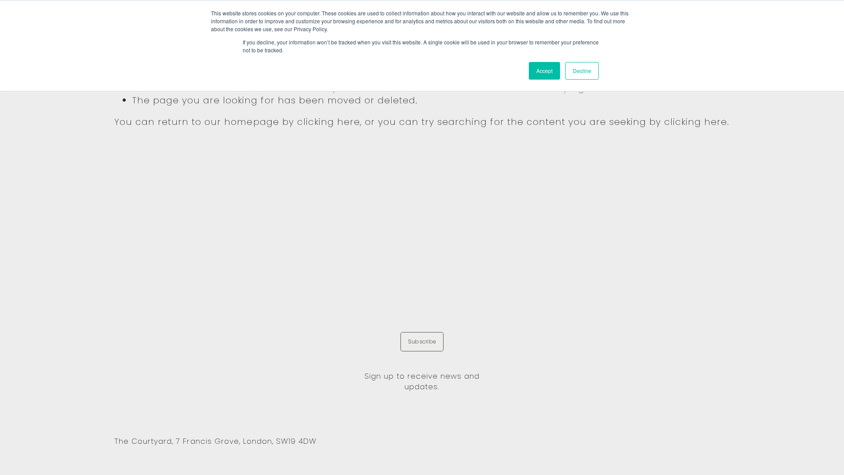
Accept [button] (544, 70)
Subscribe (422, 341)
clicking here (328, 122)
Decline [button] (582, 70)
